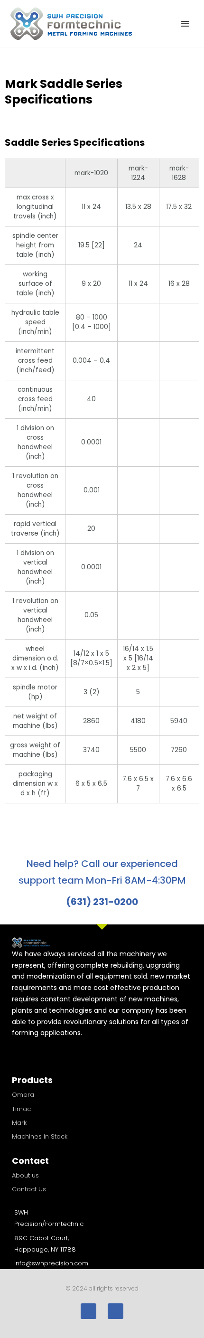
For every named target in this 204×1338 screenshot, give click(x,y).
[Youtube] (115, 1311)
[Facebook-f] (88, 1311)
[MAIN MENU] (185, 24)
